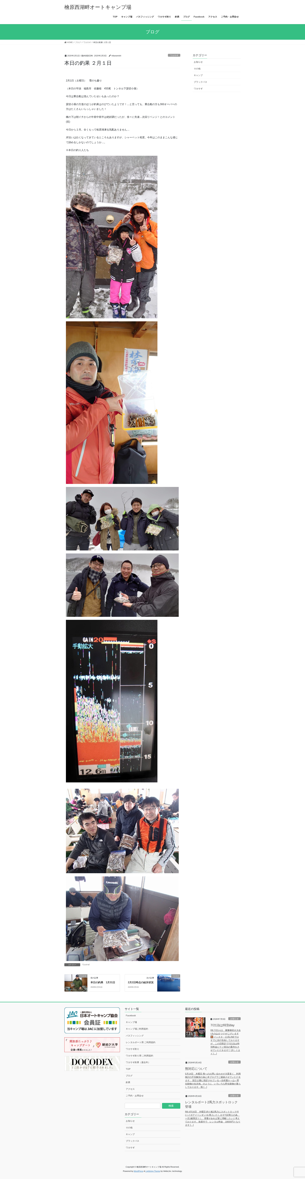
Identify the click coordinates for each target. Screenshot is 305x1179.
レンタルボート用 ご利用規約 (140, 1042)
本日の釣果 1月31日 (103, 982)
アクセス (130, 1089)
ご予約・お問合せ (135, 1095)
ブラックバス (200, 82)
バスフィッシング (135, 1035)
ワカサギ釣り (132, 1049)
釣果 (128, 1082)
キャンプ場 (131, 1022)
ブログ (129, 1075)
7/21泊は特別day (222, 1025)
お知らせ (198, 62)
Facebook (131, 1015)
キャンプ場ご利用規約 (137, 1029)
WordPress (138, 1171)
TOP (128, 1069)
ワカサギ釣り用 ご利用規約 (139, 1055)
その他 (197, 68)
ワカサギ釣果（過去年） (138, 1062)
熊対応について (196, 1068)
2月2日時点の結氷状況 (141, 982)
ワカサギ (174, 55)
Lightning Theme (153, 1171)
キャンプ (198, 75)
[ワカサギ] (75, 982)
